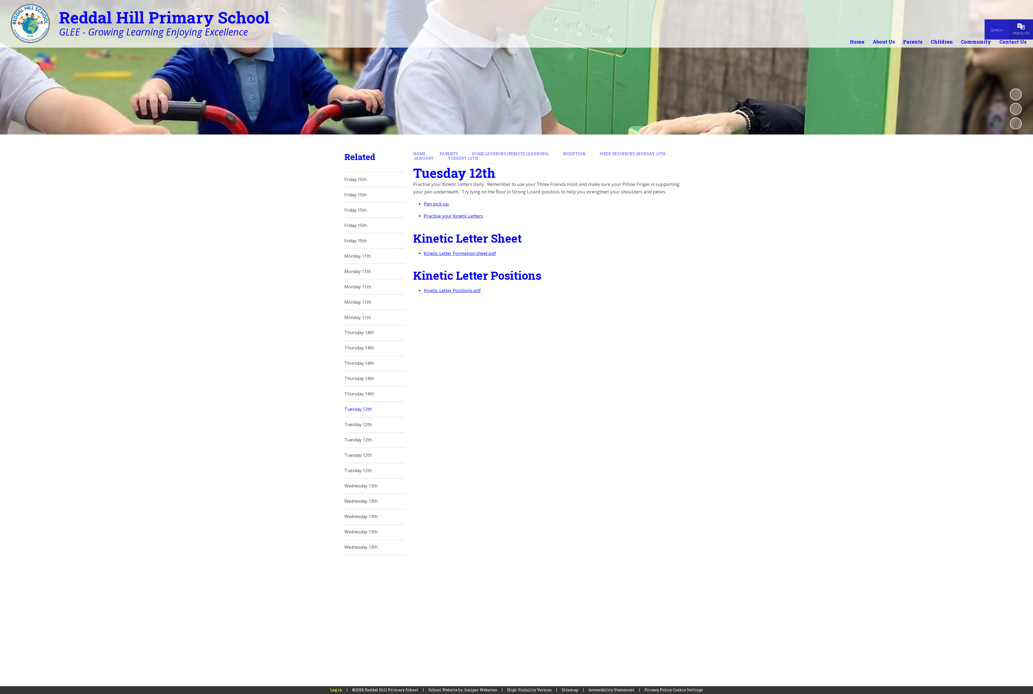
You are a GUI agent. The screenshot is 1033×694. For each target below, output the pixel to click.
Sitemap (570, 689)
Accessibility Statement (611, 689)
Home (419, 153)
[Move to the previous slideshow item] (1016, 109)
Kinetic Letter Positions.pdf (452, 290)
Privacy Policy (658, 689)
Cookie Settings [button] (688, 689)
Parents (449, 153)
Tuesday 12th (463, 158)
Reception (574, 153)
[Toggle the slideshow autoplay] (1016, 94)
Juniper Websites (480, 689)
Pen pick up (436, 204)
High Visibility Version (529, 689)
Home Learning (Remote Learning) (510, 153)
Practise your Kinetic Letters (453, 216)
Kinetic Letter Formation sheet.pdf (460, 253)
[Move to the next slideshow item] (1016, 123)
